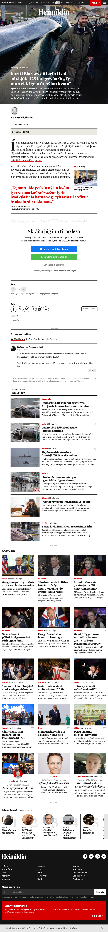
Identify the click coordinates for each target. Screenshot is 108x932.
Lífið (39, 869)
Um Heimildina (80, 872)
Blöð (39, 879)
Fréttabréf (77, 869)
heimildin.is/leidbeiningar (65, 270)
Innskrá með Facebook (55, 249)
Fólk (4, 872)
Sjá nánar (73, 928)
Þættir (40, 872)
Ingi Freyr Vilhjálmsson (22, 117)
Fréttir (5, 866)
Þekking (41, 866)
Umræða (6, 879)
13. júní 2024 (23, 349)
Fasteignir (41, 875)
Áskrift (76, 866)
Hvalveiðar (24, 67)
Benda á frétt (79, 875)
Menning (6, 875)
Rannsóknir (7, 869)
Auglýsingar (78, 879)
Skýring (14, 67)
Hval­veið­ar (15, 320)
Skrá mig (100, 892)
